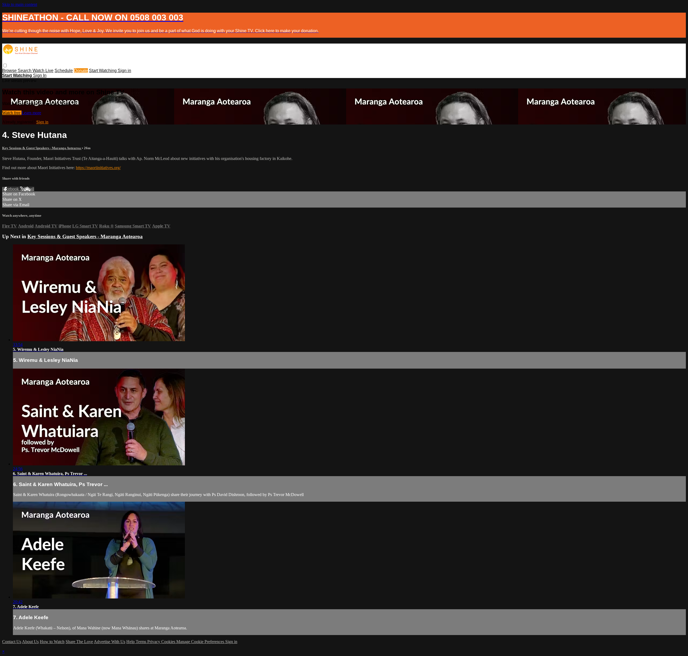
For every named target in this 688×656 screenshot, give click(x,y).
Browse (10, 70)
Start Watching (103, 70)
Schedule (64, 70)
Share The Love (79, 641)
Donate (81, 70)
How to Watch (52, 641)
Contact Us (11, 641)
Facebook (11, 189)
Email (29, 189)
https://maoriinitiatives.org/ (98, 167)
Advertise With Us (109, 641)
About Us (30, 641)
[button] (5, 65)
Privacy (154, 641)
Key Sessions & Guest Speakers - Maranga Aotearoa (42, 148)
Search (25, 70)
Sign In (39, 75)
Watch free (12, 112)
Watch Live (43, 70)
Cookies (168, 641)
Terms (141, 641)
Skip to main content (19, 4)
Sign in (124, 70)
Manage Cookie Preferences (200, 641)
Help (131, 641)
